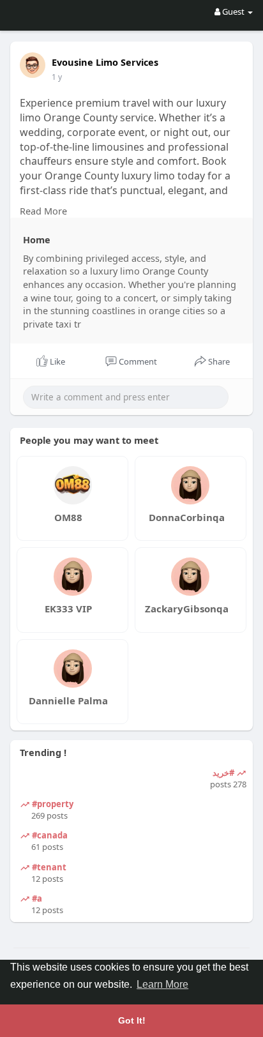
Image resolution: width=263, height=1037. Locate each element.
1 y (57, 77)
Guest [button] (233, 11)
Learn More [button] (162, 984)
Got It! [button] (132, 1020)
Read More (43, 210)
